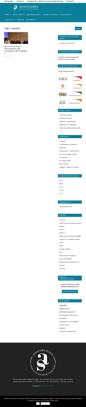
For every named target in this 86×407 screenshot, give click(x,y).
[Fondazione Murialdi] (70, 104)
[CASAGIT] (70, 89)
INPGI (61, 230)
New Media (63, 157)
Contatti (70, 1)
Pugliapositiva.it (64, 309)
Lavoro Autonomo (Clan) (67, 154)
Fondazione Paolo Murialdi (68, 322)
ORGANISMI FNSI (65, 207)
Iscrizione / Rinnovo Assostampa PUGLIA (45, 1)
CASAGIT (62, 220)
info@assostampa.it (47, 386)
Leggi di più (45, 403)
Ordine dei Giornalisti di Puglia (70, 236)
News (7, 14)
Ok (38, 403)
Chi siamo (8, 1)
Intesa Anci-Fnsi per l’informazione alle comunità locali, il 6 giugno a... (15, 49)
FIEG (61, 252)
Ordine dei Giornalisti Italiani (69, 239)
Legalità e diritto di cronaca (69, 167)
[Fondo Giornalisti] (70, 96)
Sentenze (20, 19)
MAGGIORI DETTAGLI (70, 291)
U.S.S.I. (61, 187)
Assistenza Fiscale (65, 118)
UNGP (61, 243)
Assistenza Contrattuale (67, 121)
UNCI (61, 180)
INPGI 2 (62, 233)
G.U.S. (61, 193)
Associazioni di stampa (67, 255)
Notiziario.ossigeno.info (67, 331)
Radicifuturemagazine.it (67, 312)
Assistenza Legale (65, 115)
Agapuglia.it (63, 305)
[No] (83, 401)
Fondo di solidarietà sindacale (70, 128)
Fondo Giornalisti (65, 259)
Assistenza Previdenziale (68, 125)
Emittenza (62, 148)
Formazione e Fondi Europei (69, 151)
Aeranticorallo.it (64, 249)
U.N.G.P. (62, 190)
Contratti (62, 141)
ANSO (61, 246)
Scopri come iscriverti (67, 43)
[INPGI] (70, 81)
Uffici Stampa (63, 164)
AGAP (61, 184)
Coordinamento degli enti (68, 144)
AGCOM (62, 268)
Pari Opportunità (65, 161)
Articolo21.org (64, 325)
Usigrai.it (62, 328)
